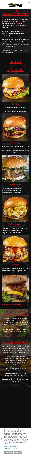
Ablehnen (18, 452)
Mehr (15, 448)
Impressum (7, 448)
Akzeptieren (8, 452)
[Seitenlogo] (15, 5)
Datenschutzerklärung (11, 446)
